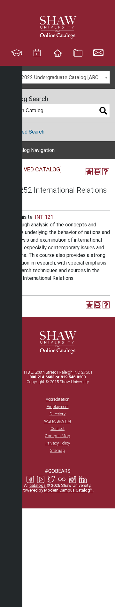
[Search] (103, 111)
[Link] (57, 27)
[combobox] (57, 77)
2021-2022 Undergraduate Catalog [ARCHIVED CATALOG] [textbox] (59, 77)
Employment (58, 406)
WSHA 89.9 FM (57, 421)
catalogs (37, 485)
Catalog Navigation (33, 150)
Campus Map (57, 435)
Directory (57, 413)
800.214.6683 (41, 377)
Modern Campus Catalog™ (68, 490)
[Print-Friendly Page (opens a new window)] (97, 171)
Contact (57, 428)
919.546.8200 (73, 377)
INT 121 (44, 217)
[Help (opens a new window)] (105, 171)
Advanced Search (24, 132)
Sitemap (57, 450)
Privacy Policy (57, 443)
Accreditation (57, 399)
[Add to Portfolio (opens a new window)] (89, 171)
